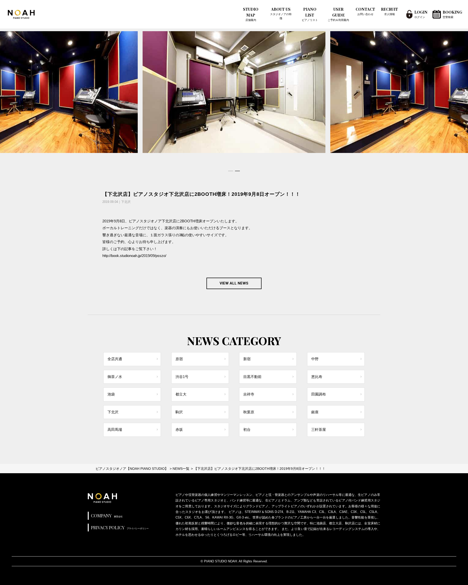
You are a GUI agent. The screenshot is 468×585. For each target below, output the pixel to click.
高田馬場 (114, 429)
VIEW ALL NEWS (234, 283)
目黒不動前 (252, 377)
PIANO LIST (310, 14)
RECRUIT (389, 11)
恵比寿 (316, 377)
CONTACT (365, 11)
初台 (247, 429)
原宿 (179, 359)
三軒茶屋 (318, 429)
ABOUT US (281, 13)
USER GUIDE (338, 14)
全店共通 (114, 359)
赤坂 (179, 429)
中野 (315, 359)
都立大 (181, 394)
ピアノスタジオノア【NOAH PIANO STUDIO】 (132, 469)
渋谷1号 (182, 377)
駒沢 (179, 412)
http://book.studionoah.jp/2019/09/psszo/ (134, 256)
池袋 (111, 394)
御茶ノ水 (114, 377)
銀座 (315, 412)
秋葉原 (248, 412)
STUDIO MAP (250, 14)
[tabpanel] (234, 92)
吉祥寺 (248, 394)
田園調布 (318, 394)
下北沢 (112, 412)
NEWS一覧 (181, 469)
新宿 (247, 359)
